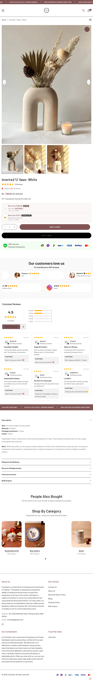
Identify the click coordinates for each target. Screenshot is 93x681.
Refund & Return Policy (57, 595)
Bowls (58, 551)
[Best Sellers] (12, 534)
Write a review (11, 327)
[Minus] (5, 227)
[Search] (83, 10)
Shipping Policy (54, 602)
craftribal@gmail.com (12, 620)
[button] (88, 82)
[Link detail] (3, 624)
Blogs (50, 598)
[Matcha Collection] (35, 534)
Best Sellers (12, 551)
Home (4, 20)
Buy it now (46, 235)
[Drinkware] (81, 534)
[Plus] (14, 227)
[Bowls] (58, 534)
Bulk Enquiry (53, 606)
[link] (18, 2)
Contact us (52, 587)
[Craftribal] (46, 10)
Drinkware (81, 551)
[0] (89, 10)
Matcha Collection (34, 551)
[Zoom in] (87, 29)
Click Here (52, 637)
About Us (51, 591)
